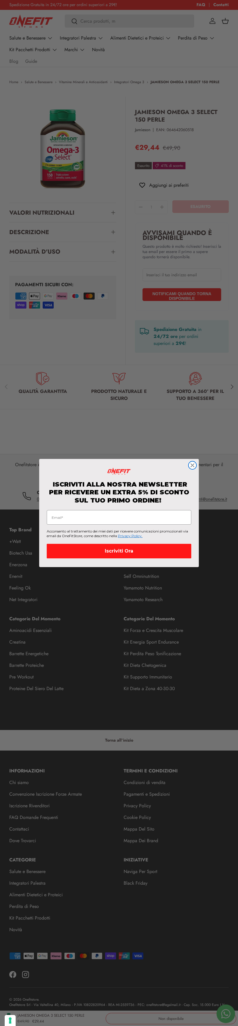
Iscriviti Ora (119, 551)
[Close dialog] (192, 465)
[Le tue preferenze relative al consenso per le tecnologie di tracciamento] (10, 1020)
